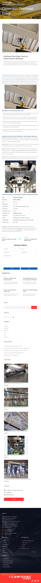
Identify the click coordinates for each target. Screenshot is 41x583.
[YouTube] (35, 581)
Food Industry (6, 558)
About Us (6, 325)
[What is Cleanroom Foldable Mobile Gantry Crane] (16, 373)
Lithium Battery (6, 564)
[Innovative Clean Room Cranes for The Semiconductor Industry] (16, 421)
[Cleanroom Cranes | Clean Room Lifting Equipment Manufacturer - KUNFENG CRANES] (7, 3)
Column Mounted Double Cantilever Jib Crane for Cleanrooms (16, 348)
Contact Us (6, 337)
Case (5, 332)
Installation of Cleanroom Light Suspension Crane (13, 455)
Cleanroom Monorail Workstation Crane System (13, 352)
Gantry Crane (24, 542)
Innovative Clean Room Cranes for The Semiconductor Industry (16, 431)
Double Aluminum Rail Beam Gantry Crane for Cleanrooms (16, 350)
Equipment (9, 4)
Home (4, 4)
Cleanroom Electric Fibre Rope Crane (11, 355)
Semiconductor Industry (8, 560)
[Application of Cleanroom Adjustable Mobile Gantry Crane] (16, 397)
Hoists (23, 546)
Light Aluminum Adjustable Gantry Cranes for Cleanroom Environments (17, 479)
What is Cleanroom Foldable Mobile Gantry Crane (13, 383)
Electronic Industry (7, 566)
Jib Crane (24, 544)
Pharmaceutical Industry (8, 562)
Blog (5, 334)
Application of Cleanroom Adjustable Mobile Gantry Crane (15, 407)
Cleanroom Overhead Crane (17, 4)
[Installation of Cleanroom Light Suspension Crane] (16, 445)
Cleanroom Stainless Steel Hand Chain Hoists (13, 346)
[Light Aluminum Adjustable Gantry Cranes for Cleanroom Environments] (16, 469)
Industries (6, 330)
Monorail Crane (25, 548)
